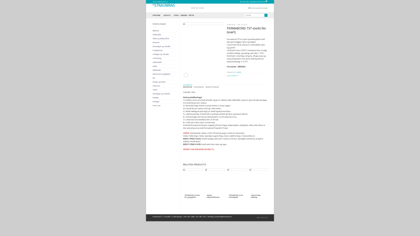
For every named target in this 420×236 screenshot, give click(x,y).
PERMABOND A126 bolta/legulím (236, 196)
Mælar (155, 66)
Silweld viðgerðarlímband (213, 196)
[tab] (187, 87)
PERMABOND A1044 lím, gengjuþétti (192, 196)
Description (187, 87)
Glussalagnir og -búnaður (162, 46)
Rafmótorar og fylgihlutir (161, 74)
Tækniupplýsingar (212, 87)
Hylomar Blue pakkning (256, 196)
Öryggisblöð (199, 87)
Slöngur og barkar (159, 82)
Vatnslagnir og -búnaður (161, 94)
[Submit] (265, 15)
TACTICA (264, 217)
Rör (154, 78)
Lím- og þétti (243, 25)
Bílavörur (156, 31)
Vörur (176, 15)
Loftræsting (157, 58)
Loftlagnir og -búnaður (161, 54)
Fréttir (191, 15)
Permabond (234, 76)
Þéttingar (156, 102)
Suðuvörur (156, 86)
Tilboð (155, 90)
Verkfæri (156, 98)
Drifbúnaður (157, 35)
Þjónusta (167, 15)
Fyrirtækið (156, 15)
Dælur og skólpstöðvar (161, 38)
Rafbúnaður (157, 70)
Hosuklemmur (158, 50)
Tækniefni (183, 15)
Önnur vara (156, 105)
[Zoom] (186, 75)
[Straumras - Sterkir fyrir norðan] (170, 8)
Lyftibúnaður (157, 62)
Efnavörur (156, 42)
